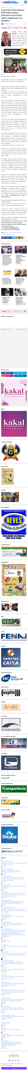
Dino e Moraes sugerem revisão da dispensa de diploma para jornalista (20, 281)
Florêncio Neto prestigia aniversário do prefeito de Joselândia (6, 300)
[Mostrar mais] (25, 237)
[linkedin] (19, 1060)
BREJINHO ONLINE (5, 1006)
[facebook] (9, 1060)
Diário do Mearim (5, 891)
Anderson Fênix (4, 1033)
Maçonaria (11, 234)
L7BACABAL (4, 967)
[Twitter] (14, 237)
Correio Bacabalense (6, 998)
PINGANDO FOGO (5, 952)
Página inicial (4, 7)
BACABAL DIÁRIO (5, 1041)
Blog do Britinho (5, 982)
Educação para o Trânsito (15, 232)
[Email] (22, 237)
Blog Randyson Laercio (6, 922)
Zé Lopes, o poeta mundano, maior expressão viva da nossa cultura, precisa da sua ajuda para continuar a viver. (13, 955)
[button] (1, 2)
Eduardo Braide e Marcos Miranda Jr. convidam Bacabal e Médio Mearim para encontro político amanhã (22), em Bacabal (12, 879)
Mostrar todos (5, 1048)
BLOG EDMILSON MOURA (7, 929)
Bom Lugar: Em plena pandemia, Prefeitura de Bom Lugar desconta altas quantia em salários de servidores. (13, 1001)
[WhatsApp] (16, 237)
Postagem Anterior (6, 329)
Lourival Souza (4, 234)
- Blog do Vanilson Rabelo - (7, 861)
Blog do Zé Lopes (5, 884)
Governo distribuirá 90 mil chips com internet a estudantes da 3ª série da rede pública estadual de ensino (13, 1009)
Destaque (10, 7)
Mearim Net (4, 975)
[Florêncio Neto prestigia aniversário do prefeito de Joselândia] (7, 292)
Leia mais (9, 1065)
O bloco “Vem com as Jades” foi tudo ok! (10, 1029)
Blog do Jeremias (5, 1022)
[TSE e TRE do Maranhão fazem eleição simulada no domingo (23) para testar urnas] (7, 273)
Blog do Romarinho (5, 940)
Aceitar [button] (14, 1068)
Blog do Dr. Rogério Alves (7, 869)
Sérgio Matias (4, 944)
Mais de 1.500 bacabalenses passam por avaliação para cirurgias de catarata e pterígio (21, 301)
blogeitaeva (4, 1028)
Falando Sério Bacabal (6, 900)
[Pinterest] (19, 237)
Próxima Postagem (21, 329)
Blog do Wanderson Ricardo (7, 907)
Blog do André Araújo (6, 914)
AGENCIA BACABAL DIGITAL (7, 960)
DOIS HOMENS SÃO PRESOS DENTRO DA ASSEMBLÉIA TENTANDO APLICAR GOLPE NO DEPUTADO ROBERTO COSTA (12, 1044)
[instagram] (15, 1060)
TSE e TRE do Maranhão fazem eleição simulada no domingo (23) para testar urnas (6, 281)
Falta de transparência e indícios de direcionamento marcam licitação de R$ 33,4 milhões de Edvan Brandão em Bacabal (13, 992)
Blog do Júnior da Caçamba (7, 989)
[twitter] (12, 1060)
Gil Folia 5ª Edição (5, 1023)
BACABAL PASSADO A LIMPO (8, 1015)
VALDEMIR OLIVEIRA (6, 876)
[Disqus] (14, 348)
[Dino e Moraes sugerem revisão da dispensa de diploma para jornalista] (21, 273)
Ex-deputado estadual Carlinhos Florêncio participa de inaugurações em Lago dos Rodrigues (21, 259)
